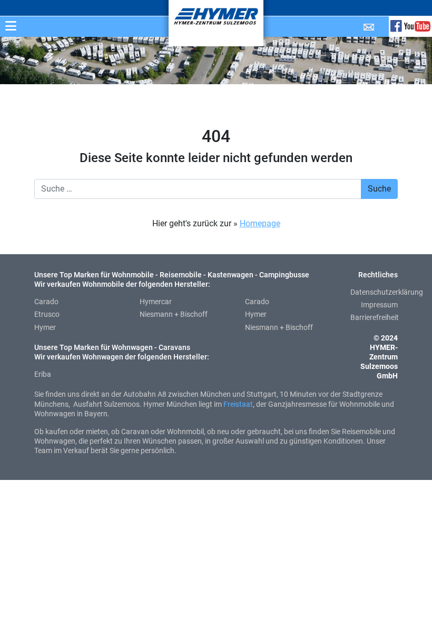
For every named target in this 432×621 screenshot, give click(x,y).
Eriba (42, 374)
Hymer (45, 327)
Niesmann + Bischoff (174, 314)
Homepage (260, 223)
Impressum (379, 305)
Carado (46, 301)
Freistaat (238, 404)
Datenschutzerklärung (386, 292)
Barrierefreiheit (374, 317)
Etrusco (47, 314)
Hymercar (156, 301)
